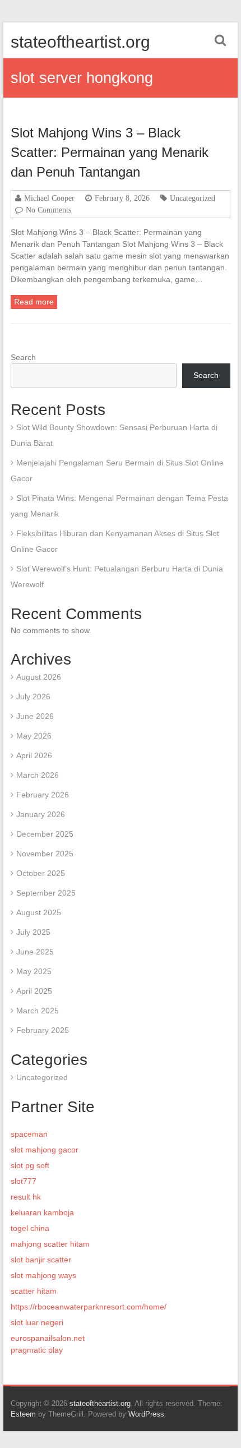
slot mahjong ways (43, 1275)
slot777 (23, 1181)
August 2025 (38, 912)
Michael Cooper (49, 198)
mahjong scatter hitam (50, 1243)
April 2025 (34, 990)
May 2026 (34, 735)
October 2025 (40, 873)
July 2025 (33, 932)
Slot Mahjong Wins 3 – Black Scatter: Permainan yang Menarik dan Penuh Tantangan (109, 152)
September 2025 (46, 892)
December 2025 (44, 833)
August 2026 (38, 676)
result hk (26, 1196)
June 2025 (35, 951)
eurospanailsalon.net (48, 1338)
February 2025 (42, 1030)
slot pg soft (30, 1165)
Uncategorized (192, 198)
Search (23, 357)
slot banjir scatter (41, 1259)
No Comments (48, 210)
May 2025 (34, 971)
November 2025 (44, 853)
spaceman (29, 1133)
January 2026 (40, 814)
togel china (30, 1228)
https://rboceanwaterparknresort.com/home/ (88, 1306)
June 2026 (35, 716)
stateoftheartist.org (80, 42)
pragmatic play (37, 1349)
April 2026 (34, 755)
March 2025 (37, 1010)
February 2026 (42, 794)
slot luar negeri (37, 1322)
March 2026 (37, 775)
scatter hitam (34, 1290)
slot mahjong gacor (44, 1149)
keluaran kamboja (42, 1212)
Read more (34, 301)
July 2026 (33, 696)
